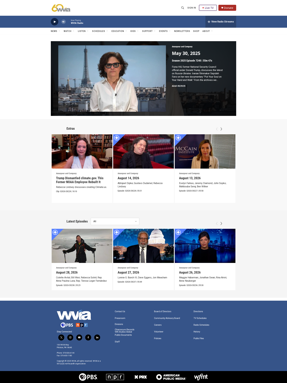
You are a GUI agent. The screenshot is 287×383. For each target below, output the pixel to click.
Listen (82, 31)
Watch (67, 31)
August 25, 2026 (251, 272)
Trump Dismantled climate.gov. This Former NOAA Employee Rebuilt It (79, 180)
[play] (54, 22)
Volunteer (158, 332)
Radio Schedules (201, 325)
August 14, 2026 (128, 178)
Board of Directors (162, 311)
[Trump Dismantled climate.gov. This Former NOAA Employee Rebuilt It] (82, 151)
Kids (133, 31)
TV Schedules (200, 318)
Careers (158, 325)
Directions (198, 311)
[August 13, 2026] (205, 151)
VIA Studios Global (123, 332)
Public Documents (123, 335)
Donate (228, 7)
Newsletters (182, 31)
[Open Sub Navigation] (59, 31)
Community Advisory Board (167, 318)
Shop (196, 31)
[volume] (63, 21)
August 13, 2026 (190, 178)
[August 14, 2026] (143, 151)
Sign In (191, 8)
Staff (117, 342)
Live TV (209, 8)
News (54, 31)
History (197, 332)
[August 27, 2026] (143, 246)
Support (147, 31)
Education (118, 31)
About (206, 31)
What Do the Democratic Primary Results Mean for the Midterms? (262, 180)
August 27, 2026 (128, 272)
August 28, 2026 (67, 272)
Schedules (98, 31)
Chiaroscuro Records (124, 329)
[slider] (68, 21)
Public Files (199, 338)
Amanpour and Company (182, 46)
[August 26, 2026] (205, 246)
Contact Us (120, 311)
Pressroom (120, 318)
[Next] (221, 129)
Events (163, 31)
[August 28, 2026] (82, 246)
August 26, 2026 (190, 272)
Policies (157, 338)
